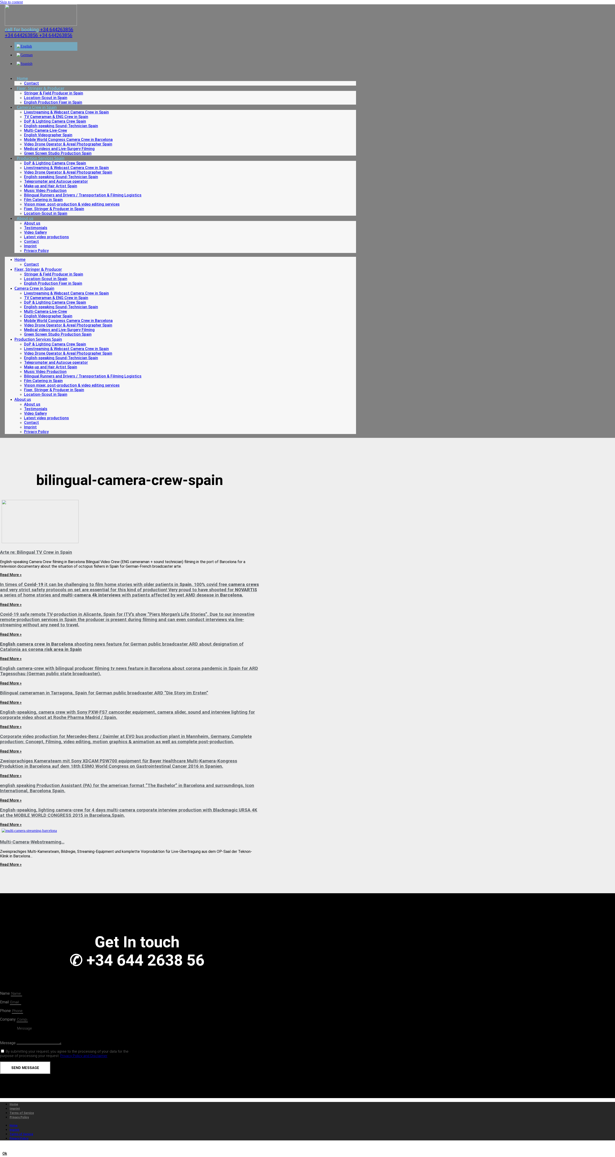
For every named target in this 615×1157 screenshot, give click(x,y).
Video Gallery (35, 232)
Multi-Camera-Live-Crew (45, 130)
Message (8, 1043)
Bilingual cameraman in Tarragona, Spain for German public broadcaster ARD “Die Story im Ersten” (104, 693)
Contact (31, 83)
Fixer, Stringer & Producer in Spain (54, 209)
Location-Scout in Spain (45, 97)
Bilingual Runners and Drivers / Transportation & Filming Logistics (82, 195)
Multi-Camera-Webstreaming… (32, 842)
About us (25, 218)
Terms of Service (22, 1113)
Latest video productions (46, 237)
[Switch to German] (25, 55)
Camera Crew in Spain (37, 107)
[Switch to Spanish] (24, 64)
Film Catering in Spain (43, 199)
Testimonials (35, 228)
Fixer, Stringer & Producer (40, 88)
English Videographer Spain (48, 135)
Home (22, 78)
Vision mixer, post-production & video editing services (72, 204)
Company (8, 1019)
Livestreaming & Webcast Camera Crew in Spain (66, 112)
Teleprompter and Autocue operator (56, 181)
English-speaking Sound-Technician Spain (61, 126)
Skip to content (11, 2)
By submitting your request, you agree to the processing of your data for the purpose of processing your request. (64, 1053)
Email (5, 1002)
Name (5, 993)
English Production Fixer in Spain (53, 102)
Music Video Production (45, 190)
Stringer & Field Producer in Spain (53, 93)
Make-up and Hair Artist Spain (50, 186)
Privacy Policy (36, 250)
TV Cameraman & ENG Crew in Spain (56, 116)
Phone (6, 1010)
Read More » (11, 574)
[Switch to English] (24, 46)
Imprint (30, 246)
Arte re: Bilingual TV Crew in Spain (36, 552)
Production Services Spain (40, 158)
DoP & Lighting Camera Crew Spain (55, 121)
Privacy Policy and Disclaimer (83, 1056)
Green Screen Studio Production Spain (58, 153)
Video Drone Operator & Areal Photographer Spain (68, 144)
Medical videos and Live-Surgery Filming (59, 148)
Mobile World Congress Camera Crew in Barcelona (68, 139)
